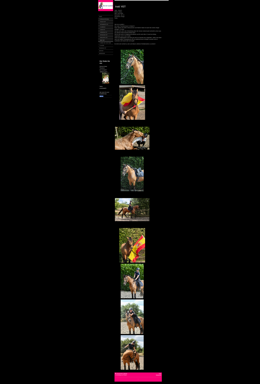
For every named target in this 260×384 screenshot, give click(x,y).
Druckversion (119, 373)
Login (160, 373)
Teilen (102, 96)
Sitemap (125, 373)
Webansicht (158, 375)
